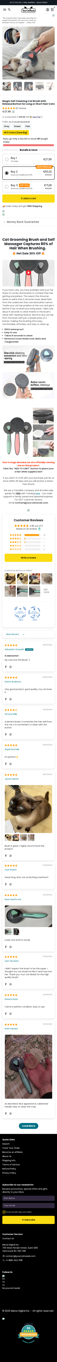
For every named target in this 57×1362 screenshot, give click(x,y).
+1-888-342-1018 (13, 1260)
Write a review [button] (28, 557)
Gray (6, 126)
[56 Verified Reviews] (28, 1344)
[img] (11, 645)
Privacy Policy (9, 1172)
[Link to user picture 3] (15, 837)
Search (6, 1143)
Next (52, 53)
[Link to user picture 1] (28, 809)
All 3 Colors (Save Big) (15, 132)
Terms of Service (11, 1164)
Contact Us (8, 1238)
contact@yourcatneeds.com (19, 1256)
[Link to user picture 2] (8, 837)
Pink (27, 126)
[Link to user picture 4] (23, 837)
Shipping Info (8, 1160)
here (37, 493)
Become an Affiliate (12, 1152)
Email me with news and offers (19, 1212)
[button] (8, 108)
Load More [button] (28, 1126)
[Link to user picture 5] (30, 837)
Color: (16, 121)
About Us (6, 1156)
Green (17, 126)
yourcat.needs (12, 1288)
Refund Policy (9, 1168)
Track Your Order (11, 1148)
